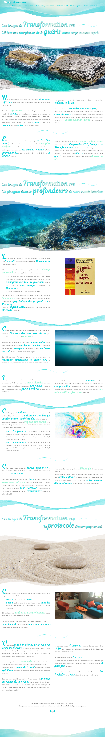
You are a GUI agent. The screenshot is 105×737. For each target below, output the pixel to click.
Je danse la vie (15, 5)
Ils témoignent (62, 5)
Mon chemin (28, 5)
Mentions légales (99, 734)
